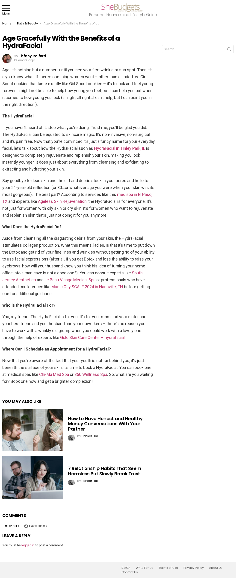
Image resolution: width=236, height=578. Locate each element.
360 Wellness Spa (90, 374)
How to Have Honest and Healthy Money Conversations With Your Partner (105, 423)
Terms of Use (168, 568)
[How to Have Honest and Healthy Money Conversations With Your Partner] (32, 430)
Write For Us (144, 568)
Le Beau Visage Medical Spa (69, 279)
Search (229, 50)
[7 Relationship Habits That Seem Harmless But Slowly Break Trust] (32, 477)
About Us (215, 568)
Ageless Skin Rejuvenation (62, 201)
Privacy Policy (193, 568)
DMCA (125, 568)
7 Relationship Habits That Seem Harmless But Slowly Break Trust (104, 471)
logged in (28, 545)
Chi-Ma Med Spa (54, 374)
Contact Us (129, 572)
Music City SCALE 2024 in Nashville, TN (87, 286)
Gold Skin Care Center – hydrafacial (92, 337)
